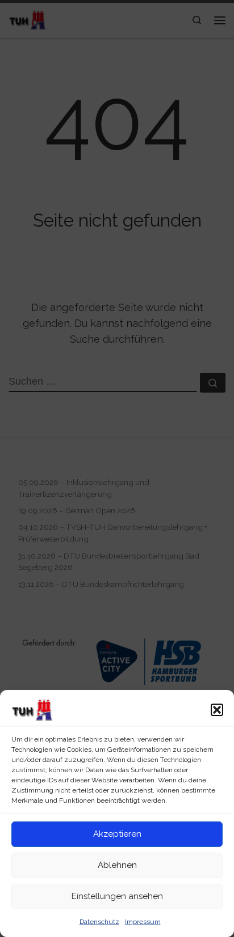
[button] (217, 709)
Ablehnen (117, 865)
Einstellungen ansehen (117, 896)
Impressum (143, 922)
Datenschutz (99, 922)
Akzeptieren (117, 834)
